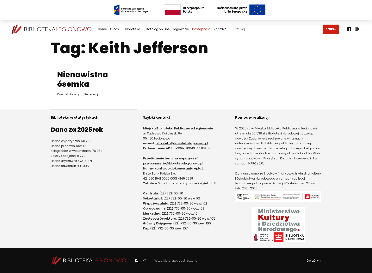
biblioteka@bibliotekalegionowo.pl (182, 143)
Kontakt (220, 29)
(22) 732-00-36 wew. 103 (185, 208)
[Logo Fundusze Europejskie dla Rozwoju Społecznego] (131, 10)
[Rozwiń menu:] (121, 29)
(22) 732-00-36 (171, 193)
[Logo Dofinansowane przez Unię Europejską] (241, 10)
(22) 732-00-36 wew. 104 (181, 213)
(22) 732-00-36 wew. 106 (192, 223)
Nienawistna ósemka (82, 79)
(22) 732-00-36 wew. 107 (169, 228)
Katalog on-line (158, 29)
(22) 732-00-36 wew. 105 (196, 218)
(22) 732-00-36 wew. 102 (188, 203)
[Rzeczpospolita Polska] (186, 10)
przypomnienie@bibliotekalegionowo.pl (173, 163)
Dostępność (201, 29)
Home (102, 29)
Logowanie (181, 29)
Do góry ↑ (314, 260)
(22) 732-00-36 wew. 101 (182, 198)
